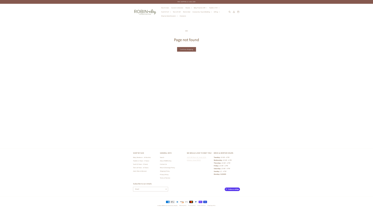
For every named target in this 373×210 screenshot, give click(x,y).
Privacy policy (191, 205)
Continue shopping (186, 49)
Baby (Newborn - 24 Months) (142, 157)
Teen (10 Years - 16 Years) (141, 167)
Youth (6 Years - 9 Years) (140, 164)
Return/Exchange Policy (167, 167)
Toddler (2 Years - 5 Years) (141, 161)
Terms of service (201, 205)
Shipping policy (211, 205)
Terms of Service (165, 178)
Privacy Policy (164, 174)
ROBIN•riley (164, 205)
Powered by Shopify (173, 205)
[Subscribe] (166, 189)
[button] (188, 8)
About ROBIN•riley (165, 161)
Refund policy (182, 205)
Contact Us (163, 164)
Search (162, 157)
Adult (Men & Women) (140, 171)
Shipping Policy (165, 171)
